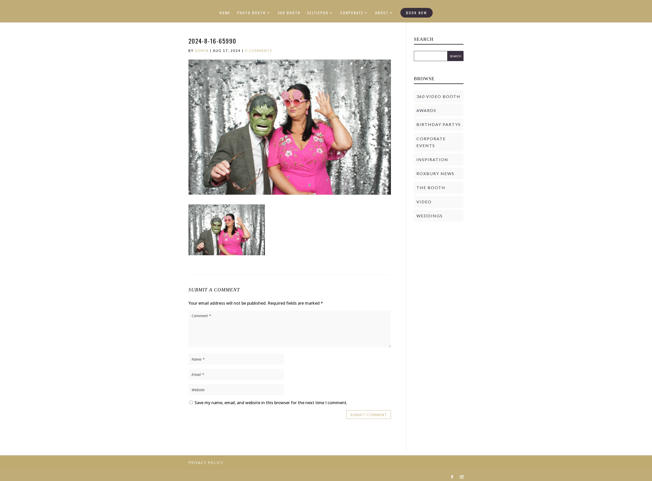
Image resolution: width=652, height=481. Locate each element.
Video (424, 201)
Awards (426, 110)
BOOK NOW (416, 12)
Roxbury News (435, 173)
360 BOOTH (289, 13)
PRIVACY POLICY (205, 462)
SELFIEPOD (318, 13)
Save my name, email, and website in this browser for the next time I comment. (271, 402)
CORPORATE (351, 13)
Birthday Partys (438, 124)
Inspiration (432, 159)
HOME (225, 13)
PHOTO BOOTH (251, 13)
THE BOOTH (430, 187)
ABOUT (382, 13)
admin (202, 51)
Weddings (429, 215)
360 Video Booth (438, 96)
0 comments (258, 51)
